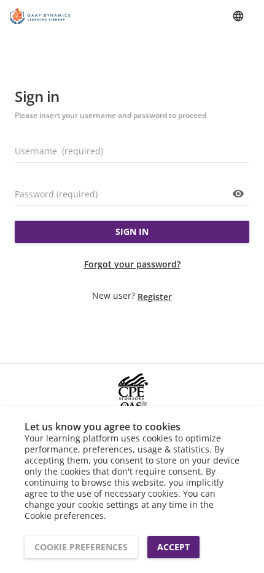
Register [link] (155, 296)
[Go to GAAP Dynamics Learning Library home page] (40, 15)
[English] (238, 16)
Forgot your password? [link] (132, 264)
